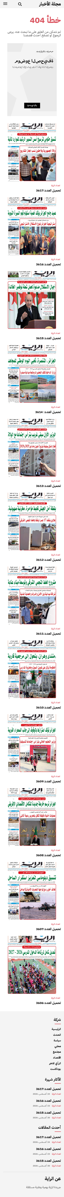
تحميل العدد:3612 (48, 559)
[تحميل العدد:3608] (32, 817)
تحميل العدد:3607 (48, 929)
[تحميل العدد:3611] (32, 596)
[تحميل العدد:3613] (32, 448)
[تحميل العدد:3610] (32, 669)
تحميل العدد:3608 (48, 855)
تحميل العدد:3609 (48, 781)
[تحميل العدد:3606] (32, 965)
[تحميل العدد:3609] (32, 743)
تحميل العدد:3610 (48, 707)
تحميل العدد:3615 (48, 338)
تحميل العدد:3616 (48, 264)
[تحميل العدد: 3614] (32, 374)
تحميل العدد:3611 (48, 633)
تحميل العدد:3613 (48, 486)
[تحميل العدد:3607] (32, 891)
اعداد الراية (55, 185)
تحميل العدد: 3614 (48, 412)
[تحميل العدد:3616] (32, 226)
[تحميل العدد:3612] (32, 522)
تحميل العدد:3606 (48, 1003)
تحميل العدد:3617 (48, 190)
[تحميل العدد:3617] (32, 152)
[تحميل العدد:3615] (32, 300)
